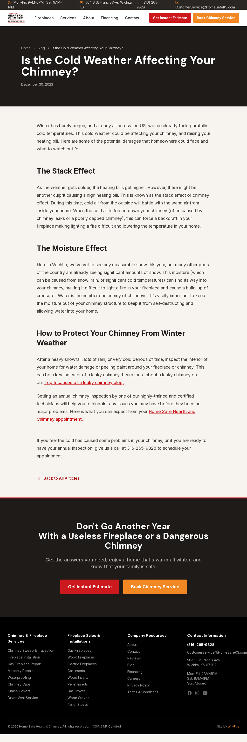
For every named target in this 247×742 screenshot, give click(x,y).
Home (26, 48)
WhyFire (233, 726)
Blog (41, 48)
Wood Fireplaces (81, 657)
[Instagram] (197, 693)
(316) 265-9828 (148, 4)
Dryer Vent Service (23, 698)
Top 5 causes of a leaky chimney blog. (84, 382)
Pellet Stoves (78, 704)
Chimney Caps (19, 684)
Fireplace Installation (24, 657)
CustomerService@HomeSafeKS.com (205, 7)
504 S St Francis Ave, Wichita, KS (106, 4)
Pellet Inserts (78, 684)
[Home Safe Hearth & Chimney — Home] (16, 18)
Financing (109, 17)
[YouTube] (205, 693)
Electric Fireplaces (82, 664)
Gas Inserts (76, 671)
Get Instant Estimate (170, 18)
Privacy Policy (138, 685)
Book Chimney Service (216, 18)
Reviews (134, 658)
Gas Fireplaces (79, 650)
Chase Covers (19, 691)
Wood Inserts (78, 677)
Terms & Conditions (142, 692)
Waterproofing (19, 677)
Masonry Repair (20, 671)
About (88, 17)
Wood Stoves (78, 698)
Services (68, 17)
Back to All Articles (61, 478)
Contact (132, 17)
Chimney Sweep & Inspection (31, 650)
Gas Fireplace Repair (24, 664)
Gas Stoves (77, 691)
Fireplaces (44, 17)
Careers (133, 678)
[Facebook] (189, 693)
